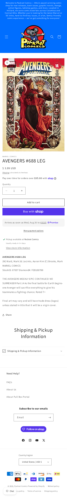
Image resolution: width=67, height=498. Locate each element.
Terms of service (34, 491)
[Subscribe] (49, 417)
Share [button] (9, 314)
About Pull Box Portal (18, 396)
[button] (6, 36)
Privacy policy (18, 491)
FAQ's (9, 382)
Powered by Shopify (36, 486)
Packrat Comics (21, 486)
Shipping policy (51, 491)
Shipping (5, 173)
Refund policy (53, 486)
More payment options (34, 230)
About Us (11, 389)
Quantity (6, 184)
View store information (18, 247)
